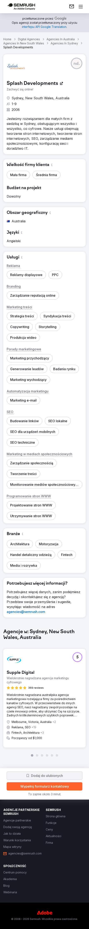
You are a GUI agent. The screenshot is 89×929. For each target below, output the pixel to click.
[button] (76, 63)
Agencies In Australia (61, 39)
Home (7, 39)
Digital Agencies (29, 39)
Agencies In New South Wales (23, 43)
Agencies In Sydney (64, 43)
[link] (71, 6)
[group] (44, 693)
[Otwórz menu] (81, 6)
